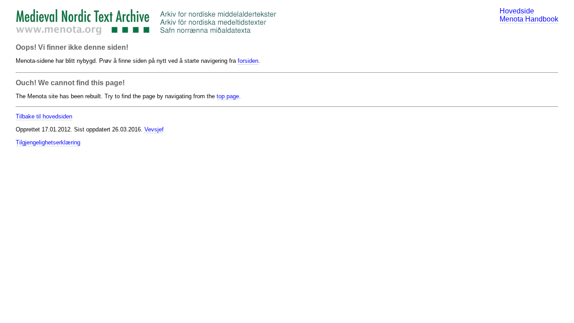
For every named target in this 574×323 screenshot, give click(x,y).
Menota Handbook (529, 19)
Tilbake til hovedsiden (44, 116)
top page (228, 96)
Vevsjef (154, 129)
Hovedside (517, 11)
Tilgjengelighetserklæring (48, 142)
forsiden (248, 60)
